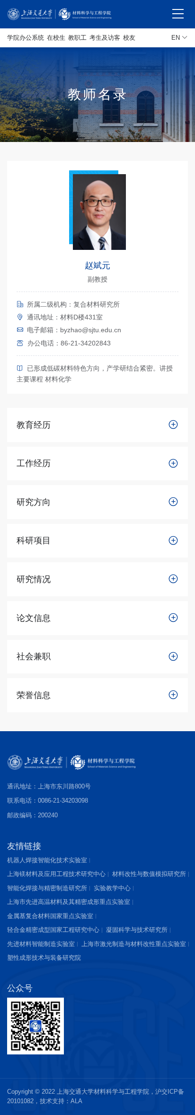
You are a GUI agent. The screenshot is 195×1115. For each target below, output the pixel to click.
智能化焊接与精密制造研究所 (47, 888)
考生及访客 (104, 37)
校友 (129, 37)
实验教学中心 (112, 888)
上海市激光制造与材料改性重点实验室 (133, 943)
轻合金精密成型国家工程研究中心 (53, 929)
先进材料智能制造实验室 (41, 943)
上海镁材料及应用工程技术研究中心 (56, 873)
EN (176, 37)
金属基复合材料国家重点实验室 (50, 916)
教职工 (77, 37)
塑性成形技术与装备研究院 (44, 957)
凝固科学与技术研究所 (137, 929)
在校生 (56, 37)
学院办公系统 (25, 37)
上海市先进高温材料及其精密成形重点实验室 (68, 901)
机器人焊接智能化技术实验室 (47, 860)
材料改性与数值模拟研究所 (149, 873)
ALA (76, 1101)
